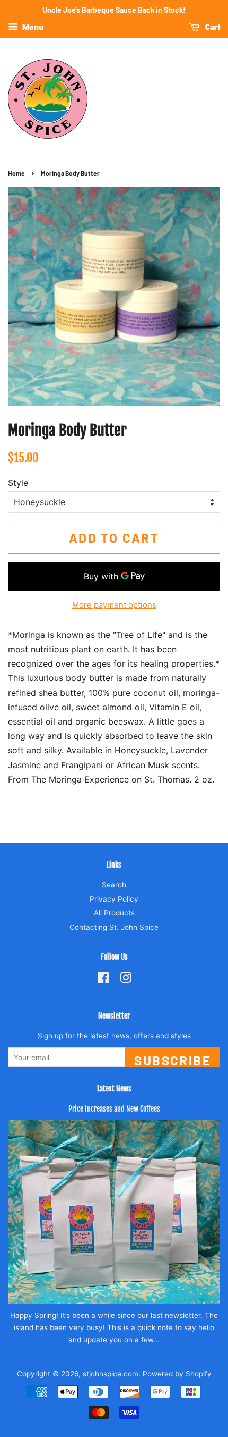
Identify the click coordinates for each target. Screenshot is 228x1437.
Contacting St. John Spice (114, 927)
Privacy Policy (114, 899)
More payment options (114, 605)
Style (18, 482)
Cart (212, 26)
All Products (114, 913)
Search (114, 884)
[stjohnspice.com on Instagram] (125, 980)
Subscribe (172, 1060)
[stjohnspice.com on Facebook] (103, 980)
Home (16, 173)
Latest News (114, 1088)
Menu (32, 26)
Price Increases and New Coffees (114, 1108)
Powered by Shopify (177, 1373)
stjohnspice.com (110, 1373)
